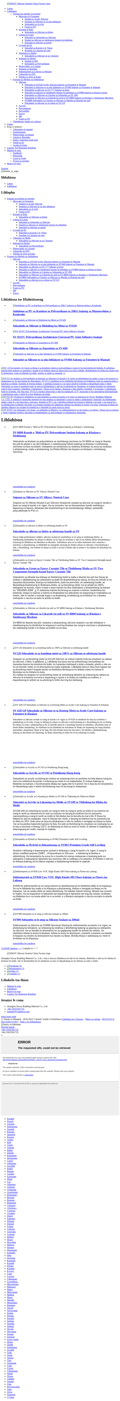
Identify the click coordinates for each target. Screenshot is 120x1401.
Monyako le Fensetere (29, 16)
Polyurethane (25, 108)
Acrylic (22, 106)
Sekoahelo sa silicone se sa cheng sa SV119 (45, 103)
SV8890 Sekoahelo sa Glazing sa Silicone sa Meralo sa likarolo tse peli (57, 100)
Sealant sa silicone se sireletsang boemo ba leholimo (48, 40)
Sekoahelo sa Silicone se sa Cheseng (41, 56)
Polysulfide (24, 111)
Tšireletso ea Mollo (27, 53)
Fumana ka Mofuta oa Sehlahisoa (28, 79)
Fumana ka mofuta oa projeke (26, 14)
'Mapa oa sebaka (92, 1019)
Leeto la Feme (19, 158)
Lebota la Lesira (26, 35)
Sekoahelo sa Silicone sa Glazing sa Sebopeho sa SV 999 (51, 95)
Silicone (22, 82)
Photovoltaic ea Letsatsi (30, 66)
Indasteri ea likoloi (27, 58)
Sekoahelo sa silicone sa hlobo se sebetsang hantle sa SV (46, 531)
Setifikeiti (17, 153)
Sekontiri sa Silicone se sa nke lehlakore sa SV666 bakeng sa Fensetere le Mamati (62, 87)
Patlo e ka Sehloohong (30, 1022)
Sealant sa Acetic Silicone (36, 19)
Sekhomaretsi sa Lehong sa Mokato (35, 71)
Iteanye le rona (14, 163)
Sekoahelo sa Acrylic (34, 24)
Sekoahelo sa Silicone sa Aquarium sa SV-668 (40, 348)
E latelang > (13, 948)
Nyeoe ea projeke (21, 161)
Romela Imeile (8, 1027)
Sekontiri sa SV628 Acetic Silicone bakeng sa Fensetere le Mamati (55, 85)
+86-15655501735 (15, 1009)
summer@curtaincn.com (18, 1011)
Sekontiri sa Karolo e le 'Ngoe (38, 48)
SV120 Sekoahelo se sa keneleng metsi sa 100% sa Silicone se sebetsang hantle (59, 653)
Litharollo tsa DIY (27, 74)
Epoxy (22, 113)
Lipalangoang (19, 132)
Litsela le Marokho (21, 137)
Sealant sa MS (31, 61)
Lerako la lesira (20, 145)
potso (15, 486)
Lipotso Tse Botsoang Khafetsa (21, 148)
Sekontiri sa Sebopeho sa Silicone (40, 37)
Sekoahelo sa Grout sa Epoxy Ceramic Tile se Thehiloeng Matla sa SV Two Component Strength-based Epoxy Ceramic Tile (58, 570)
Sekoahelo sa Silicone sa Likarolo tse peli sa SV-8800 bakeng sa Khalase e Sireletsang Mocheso (69, 98)
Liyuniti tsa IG (25, 45)
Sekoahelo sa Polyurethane (37, 63)
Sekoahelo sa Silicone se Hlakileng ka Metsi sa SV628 (45, 325)
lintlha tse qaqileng (26, 486)
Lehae (10, 8)
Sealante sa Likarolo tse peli (37, 50)
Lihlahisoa (12, 11)
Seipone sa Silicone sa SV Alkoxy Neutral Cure (41, 497)
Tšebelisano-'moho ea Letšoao (27, 121)
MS (20, 116)
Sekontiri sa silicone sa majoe (38, 42)
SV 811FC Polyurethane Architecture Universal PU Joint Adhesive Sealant (57, 337)
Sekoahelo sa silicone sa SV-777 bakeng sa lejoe (47, 90)
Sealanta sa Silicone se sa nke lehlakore (43, 21)
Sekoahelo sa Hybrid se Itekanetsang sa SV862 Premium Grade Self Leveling (59, 844)
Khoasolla (17, 155)
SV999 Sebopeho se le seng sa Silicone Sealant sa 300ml (46, 919)
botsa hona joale (8, 1016)
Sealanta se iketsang (28, 69)
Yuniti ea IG (18, 142)
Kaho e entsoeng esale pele (25, 140)
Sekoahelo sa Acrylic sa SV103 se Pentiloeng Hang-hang (46, 772)
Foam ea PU (30, 27)
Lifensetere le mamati (23, 129)
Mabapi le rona (14, 150)
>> (20, 948)
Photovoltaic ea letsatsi (23, 134)
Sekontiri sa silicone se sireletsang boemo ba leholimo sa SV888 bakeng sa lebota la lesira (66, 92)
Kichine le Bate (26, 29)
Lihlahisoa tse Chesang (72, 1019)
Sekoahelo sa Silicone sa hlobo (39, 32)
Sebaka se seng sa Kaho (30, 77)
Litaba (10, 124)
